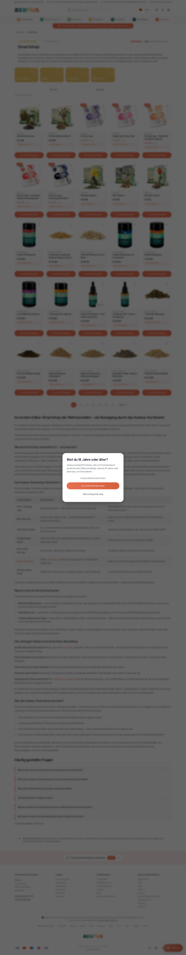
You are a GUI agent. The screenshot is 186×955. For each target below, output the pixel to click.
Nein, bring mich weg (93, 494)
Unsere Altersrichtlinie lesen (93, 478)
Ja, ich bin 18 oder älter (93, 485)
